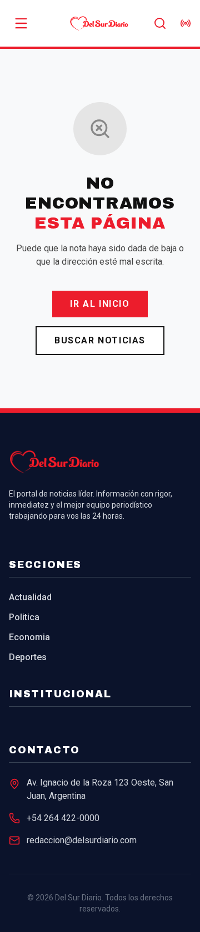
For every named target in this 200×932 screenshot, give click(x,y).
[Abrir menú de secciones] (21, 23)
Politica (24, 617)
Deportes (28, 657)
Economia (29, 637)
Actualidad (30, 597)
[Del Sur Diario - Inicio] (99, 23)
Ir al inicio (99, 303)
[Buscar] (160, 23)
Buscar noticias (100, 340)
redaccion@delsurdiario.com (82, 840)
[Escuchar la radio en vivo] (185, 23)
